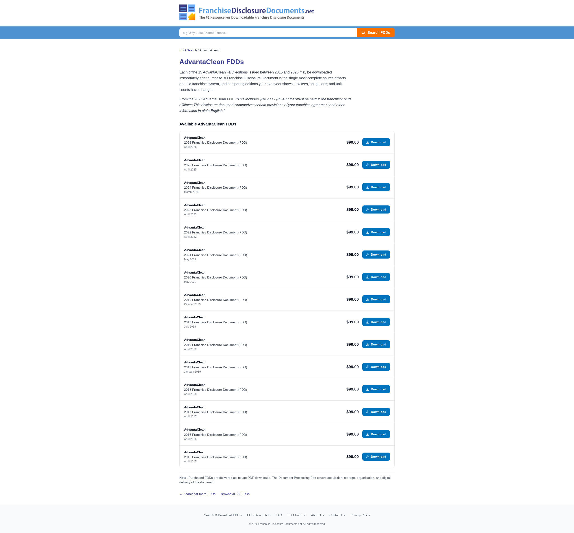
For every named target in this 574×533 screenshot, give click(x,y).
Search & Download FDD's (223, 515)
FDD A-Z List (296, 515)
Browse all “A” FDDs (235, 494)
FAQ (279, 515)
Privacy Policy (360, 515)
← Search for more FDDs (197, 494)
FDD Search (188, 50)
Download (378, 142)
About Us (317, 515)
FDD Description (258, 515)
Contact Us (337, 515)
